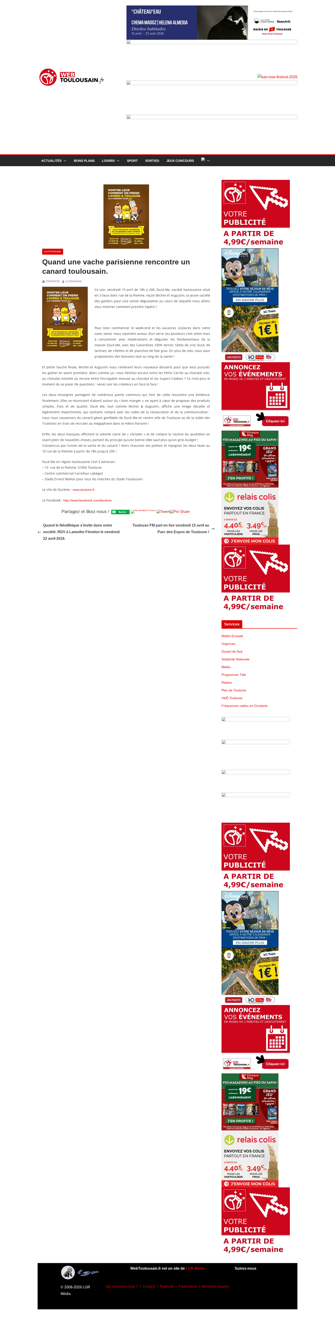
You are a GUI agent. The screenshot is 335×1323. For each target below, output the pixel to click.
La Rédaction (73, 281)
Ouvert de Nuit (232, 651)
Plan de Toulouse (234, 690)
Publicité (167, 1286)
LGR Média (195, 1268)
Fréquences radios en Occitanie (245, 706)
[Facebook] (241, 1285)
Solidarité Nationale (236, 659)
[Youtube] (268, 1285)
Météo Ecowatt (232, 636)
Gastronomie (52, 251)
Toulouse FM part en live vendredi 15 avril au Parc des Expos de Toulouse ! (170, 528)
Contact (149, 1286)
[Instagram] (254, 1285)
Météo (226, 667)
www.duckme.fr (84, 489)
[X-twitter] (247, 1299)
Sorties (152, 161)
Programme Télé (234, 675)
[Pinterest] (261, 1299)
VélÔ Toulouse (232, 698)
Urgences (228, 644)
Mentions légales (215, 1286)
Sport (132, 161)
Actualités (51, 161)
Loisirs (108, 161)
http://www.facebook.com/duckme (87, 500)
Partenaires (187, 1286)
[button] (64, 161)
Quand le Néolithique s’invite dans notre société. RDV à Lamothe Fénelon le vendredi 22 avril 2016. (81, 531)
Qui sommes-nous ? (122, 1286)
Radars (227, 682)
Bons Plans (84, 161)
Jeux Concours (180, 161)
